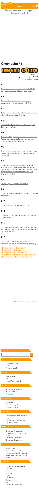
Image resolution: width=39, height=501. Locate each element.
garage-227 (19, 254)
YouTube (9, 473)
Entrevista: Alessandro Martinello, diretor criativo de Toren (16, 433)
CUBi (8, 366)
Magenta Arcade (11, 368)
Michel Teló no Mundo (14, 381)
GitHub (8, 475)
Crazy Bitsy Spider (12, 363)
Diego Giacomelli (33, 78)
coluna (30, 257)
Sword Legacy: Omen (13, 405)
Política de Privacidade (14, 485)
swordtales (7, 254)
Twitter (8, 471)
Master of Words (12, 392)
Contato (9, 469)
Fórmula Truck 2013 (13, 407)
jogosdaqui (19, 6)
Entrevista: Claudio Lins (14, 440)
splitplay (18, 250)
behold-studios (8, 248)
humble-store (7, 257)
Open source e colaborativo (15, 466)
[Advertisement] (19, 37)
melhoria (25, 301)
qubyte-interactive (9, 252)
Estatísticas (10, 478)
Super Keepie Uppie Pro (14, 389)
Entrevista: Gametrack (14, 438)
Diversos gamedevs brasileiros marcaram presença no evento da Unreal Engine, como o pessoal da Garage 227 (19, 153)
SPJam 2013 (10, 449)
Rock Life (9, 394)
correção (31, 301)
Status (8, 480)
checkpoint (20, 257)
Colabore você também (32, 79)
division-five (31, 254)
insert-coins (7, 250)
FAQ (7, 482)
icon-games (21, 248)
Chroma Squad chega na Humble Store (14, 184)
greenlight (22, 252)
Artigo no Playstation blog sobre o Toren (15, 205)
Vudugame (10, 403)
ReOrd (8, 379)
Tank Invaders (11, 376)
